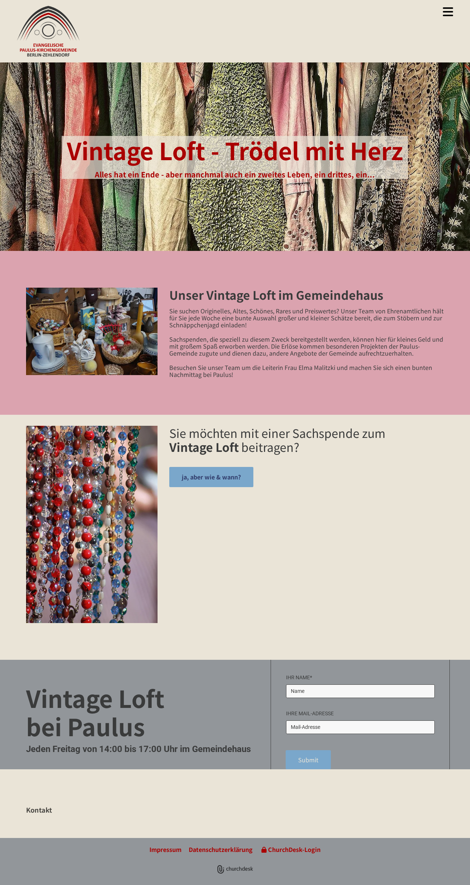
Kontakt (39, 809)
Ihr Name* (299, 677)
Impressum (165, 849)
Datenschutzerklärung (221, 849)
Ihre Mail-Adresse (310, 713)
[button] (272, 12)
